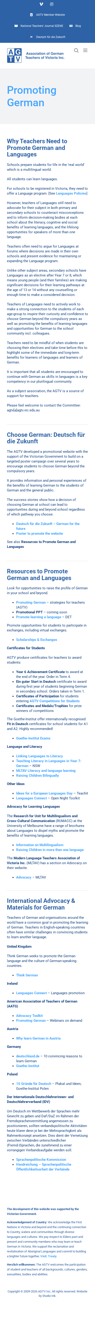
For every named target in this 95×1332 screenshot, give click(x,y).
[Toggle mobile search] (76, 50)
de (37, 1056)
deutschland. (26, 1056)
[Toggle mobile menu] (85, 50)
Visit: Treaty (48, 1256)
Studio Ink (49, 1296)
